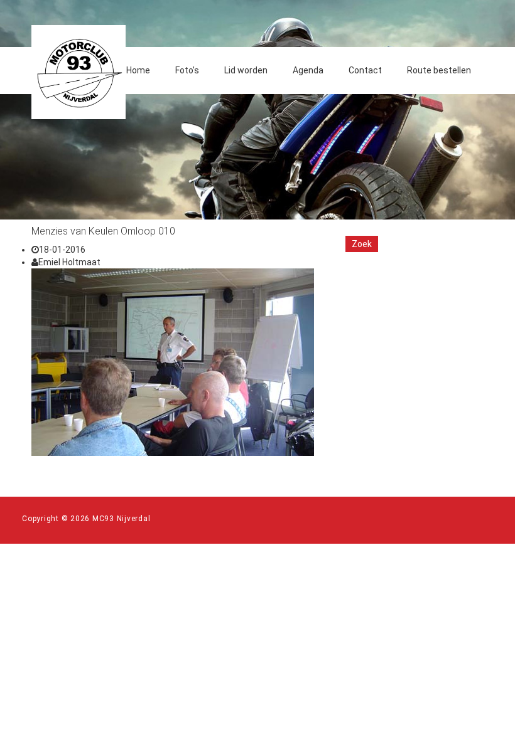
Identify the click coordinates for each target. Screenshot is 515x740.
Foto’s (187, 70)
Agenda (308, 70)
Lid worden (246, 70)
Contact (365, 70)
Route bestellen (439, 70)
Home (138, 70)
